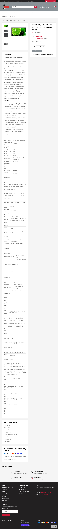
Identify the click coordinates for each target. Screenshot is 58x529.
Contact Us (4, 489)
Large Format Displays (34, 12)
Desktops (44, 12)
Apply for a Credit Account (7, 495)
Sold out (37, 50)
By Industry (12, 16)
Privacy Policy (22, 487)
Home (3, 20)
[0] (55, 6)
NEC (32, 32)
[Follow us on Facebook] (21, 522)
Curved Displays (5, 12)
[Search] (35, 7)
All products (8, 20)
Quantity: (34, 46)
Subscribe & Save (51, 1)
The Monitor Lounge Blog (7, 487)
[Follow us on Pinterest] (28, 522)
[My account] (52, 6)
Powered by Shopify (5, 521)
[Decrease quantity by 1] (37, 47)
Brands (3, 491)
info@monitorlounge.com (46, 492)
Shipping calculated (40, 38)
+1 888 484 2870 (44, 494)
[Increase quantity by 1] (43, 47)
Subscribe (6, 515)
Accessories (4, 16)
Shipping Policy (22, 493)
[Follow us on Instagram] (26, 522)
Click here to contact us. (41, 497)
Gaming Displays (14, 12)
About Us (4, 496)
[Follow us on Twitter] (23, 522)
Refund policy (5, 500)
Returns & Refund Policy (24, 491)
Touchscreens (24, 12)
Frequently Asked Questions (8, 493)
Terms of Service (5, 498)
